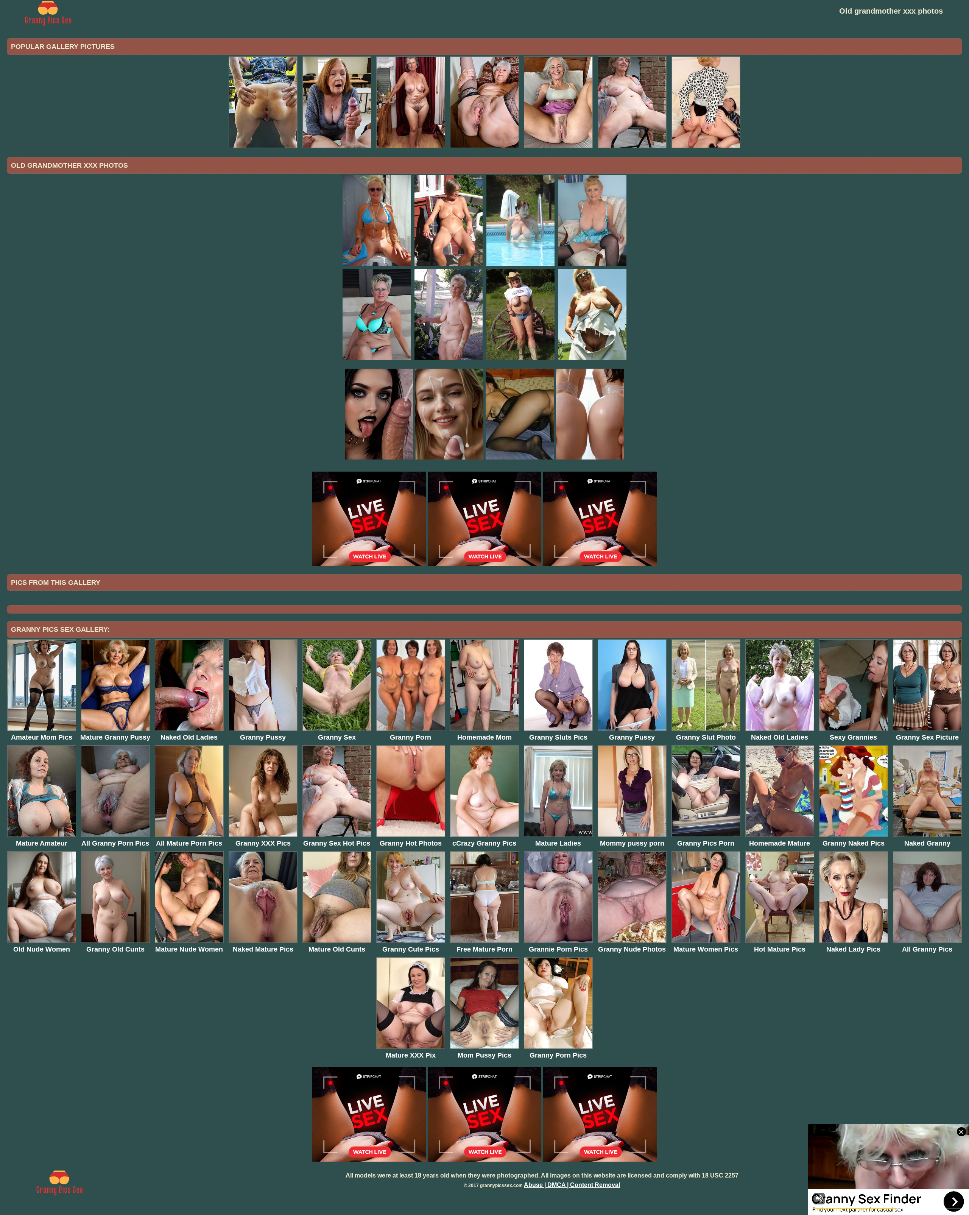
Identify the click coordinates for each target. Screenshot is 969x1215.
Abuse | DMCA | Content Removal (572, 1185)
